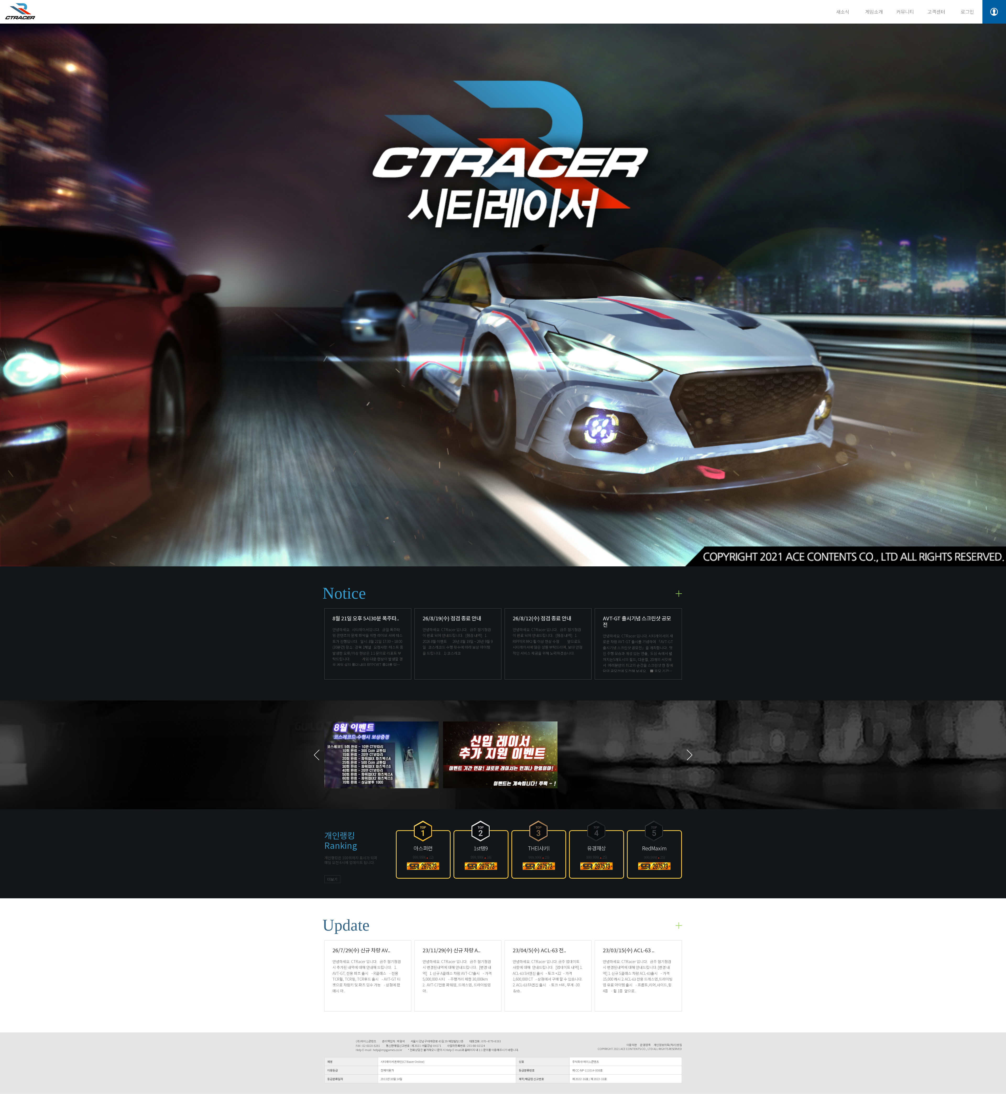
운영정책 (645, 1045)
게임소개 (874, 11)
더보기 (332, 879)
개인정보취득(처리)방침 (668, 1045)
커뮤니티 (905, 11)
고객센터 (936, 11)
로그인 (967, 11)
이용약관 (631, 1045)
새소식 (842, 11)
